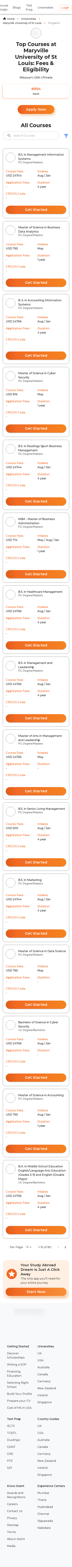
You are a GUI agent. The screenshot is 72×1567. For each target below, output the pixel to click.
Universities (28, 18)
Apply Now (36, 109)
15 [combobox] (27, 1247)
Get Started (36, 210)
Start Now (36, 1292)
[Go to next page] (65, 1247)
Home (11, 18)
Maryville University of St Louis (22, 23)
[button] (21, 1355)
